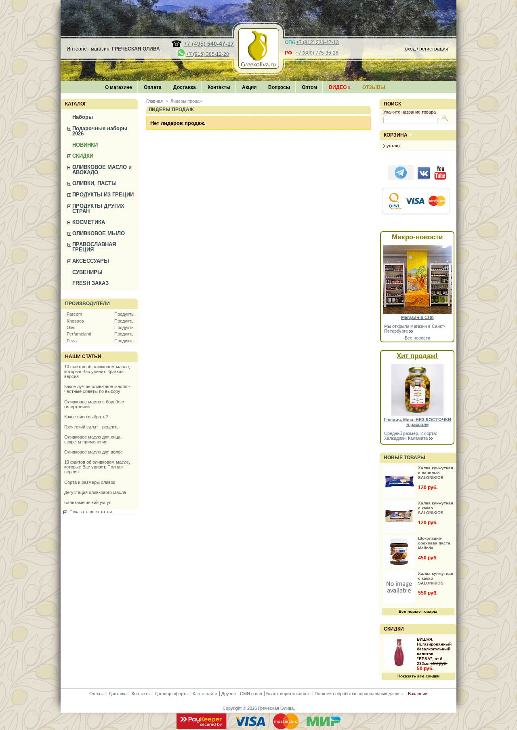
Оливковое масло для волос (93, 451)
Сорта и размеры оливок (89, 482)
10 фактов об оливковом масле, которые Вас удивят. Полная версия (97, 467)
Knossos (75, 321)
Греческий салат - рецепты (92, 426)
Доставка (184, 87)
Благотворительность (288, 693)
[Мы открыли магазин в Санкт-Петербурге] (417, 312)
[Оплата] (258, 727)
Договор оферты (172, 693)
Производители (87, 303)
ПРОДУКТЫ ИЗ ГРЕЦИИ (103, 195)
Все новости (417, 337)
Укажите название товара (409, 112)
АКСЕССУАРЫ (90, 261)
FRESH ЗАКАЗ (90, 283)
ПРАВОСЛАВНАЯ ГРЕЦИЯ (94, 247)
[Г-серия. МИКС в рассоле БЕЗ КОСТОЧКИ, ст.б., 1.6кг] (417, 414)
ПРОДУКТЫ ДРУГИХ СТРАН (98, 208)
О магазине (118, 87)
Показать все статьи (90, 511)
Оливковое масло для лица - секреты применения (93, 439)
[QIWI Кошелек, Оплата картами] (416, 213)
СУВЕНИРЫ (87, 272)
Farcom (74, 314)
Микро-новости (417, 237)
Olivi (71, 327)
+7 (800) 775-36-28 (317, 53)
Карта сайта (205, 693)
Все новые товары (418, 611)
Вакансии (417, 693)
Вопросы (279, 87)
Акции (249, 87)
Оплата (153, 87)
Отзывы (373, 87)
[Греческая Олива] (258, 66)
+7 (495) (209, 43)
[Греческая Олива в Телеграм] (401, 178)
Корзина (396, 135)
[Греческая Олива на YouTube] (440, 178)
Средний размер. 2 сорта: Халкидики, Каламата (410, 436)
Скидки (394, 629)
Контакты (219, 87)
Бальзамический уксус (87, 502)
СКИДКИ (82, 156)
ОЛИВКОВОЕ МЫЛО (98, 233)
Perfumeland (79, 333)
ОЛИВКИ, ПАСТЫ (94, 183)
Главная (154, 101)
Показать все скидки (418, 676)
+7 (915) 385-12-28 (207, 54)
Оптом (309, 87)
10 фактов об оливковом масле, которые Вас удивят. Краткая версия (97, 371)
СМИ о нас (251, 693)
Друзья (228, 693)
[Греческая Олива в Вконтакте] (423, 178)
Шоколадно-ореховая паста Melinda (434, 543)
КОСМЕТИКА (88, 222)
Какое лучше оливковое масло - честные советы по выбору (97, 389)
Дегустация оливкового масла (95, 492)
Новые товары (404, 457)
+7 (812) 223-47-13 (317, 42)
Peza (72, 340)
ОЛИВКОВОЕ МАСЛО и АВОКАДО (102, 169)
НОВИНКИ (85, 145)
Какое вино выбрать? (86, 416)
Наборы (82, 117)
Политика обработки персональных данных (359, 693)
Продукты (124, 314)
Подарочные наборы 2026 (99, 131)
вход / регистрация (426, 49)
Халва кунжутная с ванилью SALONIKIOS (435, 473)
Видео (340, 87)
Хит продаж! (417, 356)
